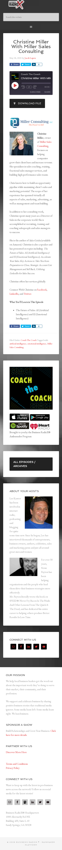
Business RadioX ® (31, 4)
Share (47, 92)
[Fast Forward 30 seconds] (35, 87)
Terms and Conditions (17, 764)
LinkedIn (14, 293)
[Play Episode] (14, 85)
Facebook (42, 289)
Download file (29, 103)
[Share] (34, 64)
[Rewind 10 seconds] (23, 87)
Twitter (27, 293)
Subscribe (35, 92)
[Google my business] (25, 802)
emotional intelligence (37, 343)
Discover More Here (16, 752)
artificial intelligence (18, 343)
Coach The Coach (29, 340)
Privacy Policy (13, 768)
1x (29, 87)
